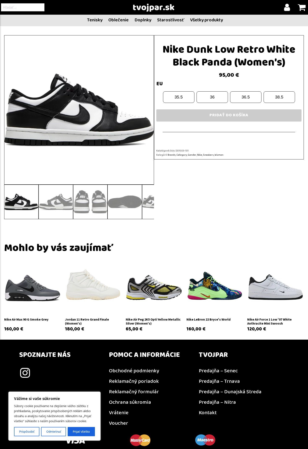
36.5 (246, 97)
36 (212, 97)
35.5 (179, 97)
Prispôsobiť (26, 431)
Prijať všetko (81, 431)
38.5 (279, 97)
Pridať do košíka (229, 115)
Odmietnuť (53, 431)
